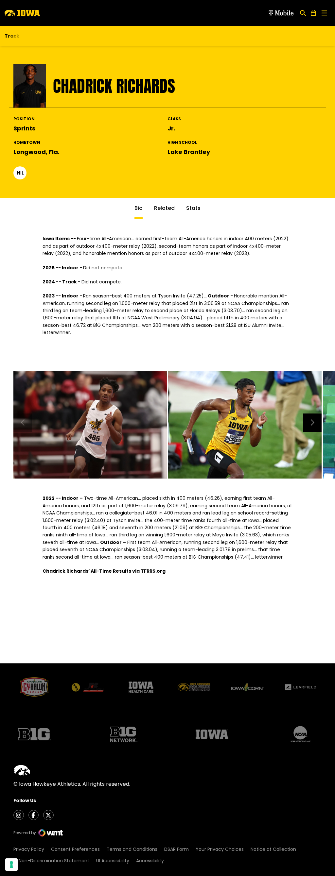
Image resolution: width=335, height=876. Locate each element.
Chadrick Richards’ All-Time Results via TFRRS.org (104, 571)
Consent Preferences (75, 849)
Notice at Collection (273, 849)
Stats (193, 208)
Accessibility (150, 860)
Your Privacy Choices (220, 849)
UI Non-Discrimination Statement (51, 860)
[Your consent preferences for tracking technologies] (11, 864)
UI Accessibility (112, 860)
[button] (312, 422)
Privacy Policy (28, 849)
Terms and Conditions (132, 849)
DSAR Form (176, 849)
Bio (138, 208)
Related (164, 208)
